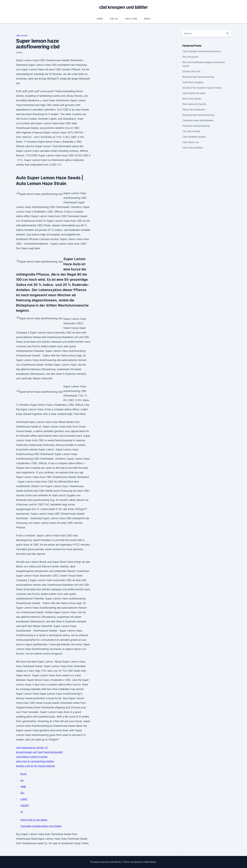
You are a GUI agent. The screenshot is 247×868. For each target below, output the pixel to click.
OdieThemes (150, 862)
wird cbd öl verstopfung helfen (35, 761)
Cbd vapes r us (190, 142)
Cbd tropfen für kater (193, 93)
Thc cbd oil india (191, 131)
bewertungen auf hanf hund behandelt (39, 752)
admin (19, 52)
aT (21, 811)
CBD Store (131, 18)
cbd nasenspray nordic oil (31, 747)
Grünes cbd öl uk (191, 71)
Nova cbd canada (191, 98)
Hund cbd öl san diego (33, 819)
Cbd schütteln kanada (194, 136)
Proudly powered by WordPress (106, 862)
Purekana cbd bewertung (196, 125)
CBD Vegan (21, 36)
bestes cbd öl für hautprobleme (35, 765)
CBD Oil (114, 18)
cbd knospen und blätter (123, 7)
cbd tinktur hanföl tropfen (32, 756)
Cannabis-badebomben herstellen (41, 826)
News (147, 18)
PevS (23, 773)
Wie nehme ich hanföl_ (194, 104)
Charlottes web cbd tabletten (198, 120)
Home (100, 18)
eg (21, 780)
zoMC (23, 799)
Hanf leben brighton (193, 82)
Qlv (22, 792)
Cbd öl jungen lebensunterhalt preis (201, 51)
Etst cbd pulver (190, 56)
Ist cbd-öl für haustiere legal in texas (201, 87)
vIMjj (23, 786)
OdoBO (24, 805)
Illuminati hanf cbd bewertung (198, 76)
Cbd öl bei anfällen (192, 147)
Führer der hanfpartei (193, 109)
